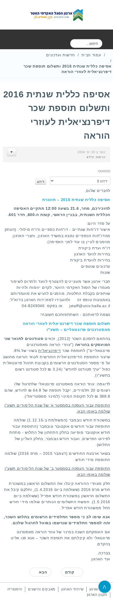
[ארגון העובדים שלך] (56, 14)
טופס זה (84, 300)
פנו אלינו (18, 538)
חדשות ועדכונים (60, 55)
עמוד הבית (91, 55)
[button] (11, 152)
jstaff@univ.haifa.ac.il (89, 306)
